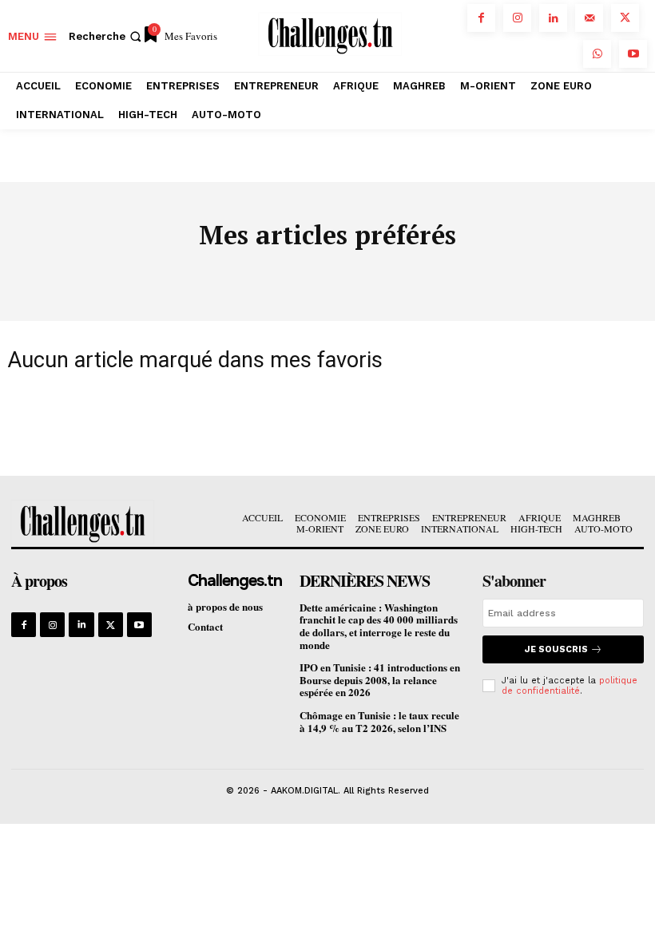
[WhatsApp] (597, 54)
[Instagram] (517, 18)
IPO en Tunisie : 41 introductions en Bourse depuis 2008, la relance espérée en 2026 (380, 679)
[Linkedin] (553, 18)
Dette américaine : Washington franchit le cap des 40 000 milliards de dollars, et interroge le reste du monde (379, 626)
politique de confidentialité (569, 685)
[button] (107, 36)
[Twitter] (625, 18)
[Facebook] (481, 18)
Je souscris (556, 649)
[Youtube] (633, 54)
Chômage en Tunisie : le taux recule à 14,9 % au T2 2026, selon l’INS (379, 721)
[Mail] (589, 18)
